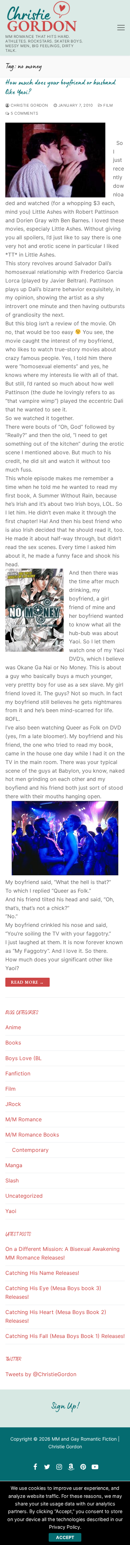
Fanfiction (17, 1073)
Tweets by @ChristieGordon (40, 1374)
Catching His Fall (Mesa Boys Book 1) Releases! (65, 1336)
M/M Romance (23, 1119)
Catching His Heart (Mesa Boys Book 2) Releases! (55, 1316)
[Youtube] (95, 1467)
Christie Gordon (29, 105)
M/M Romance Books (32, 1134)
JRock (13, 1104)
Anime (13, 1027)
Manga (13, 1165)
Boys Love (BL (23, 1058)
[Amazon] (71, 1467)
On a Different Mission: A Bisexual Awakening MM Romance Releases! (62, 1253)
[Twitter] (47, 1467)
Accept (65, 1537)
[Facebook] (35, 1467)
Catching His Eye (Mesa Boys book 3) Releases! (53, 1292)
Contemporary (30, 1150)
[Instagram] (59, 1467)
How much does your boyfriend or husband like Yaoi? (60, 87)
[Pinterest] (83, 1467)
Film (107, 105)
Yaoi (10, 1211)
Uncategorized (24, 1195)
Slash (12, 1180)
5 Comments (24, 113)
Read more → (27, 982)
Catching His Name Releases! (42, 1272)
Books (13, 1042)
